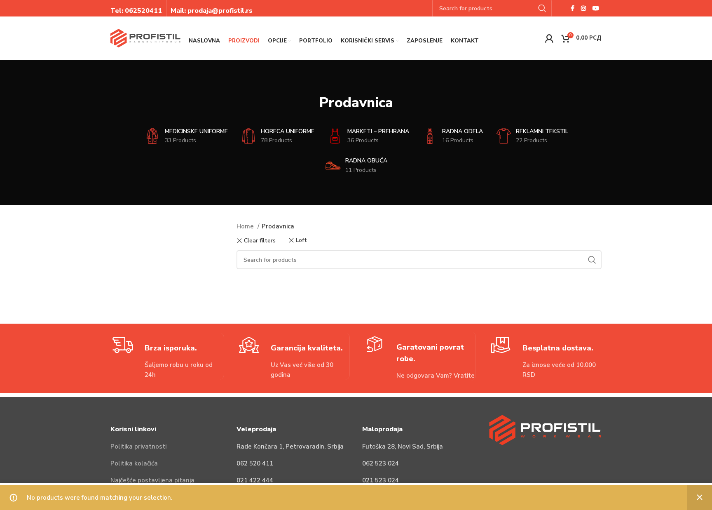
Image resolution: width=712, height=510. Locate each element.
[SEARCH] (592, 259)
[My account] (549, 38)
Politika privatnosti (138, 446)
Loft (301, 240)
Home (246, 226)
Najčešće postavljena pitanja (152, 480)
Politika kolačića (134, 463)
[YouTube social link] (596, 8)
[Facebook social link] (572, 8)
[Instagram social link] (583, 8)
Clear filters (260, 241)
